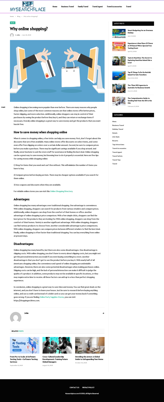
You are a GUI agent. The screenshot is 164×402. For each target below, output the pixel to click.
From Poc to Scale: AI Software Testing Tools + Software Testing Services (24, 359)
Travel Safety (117, 156)
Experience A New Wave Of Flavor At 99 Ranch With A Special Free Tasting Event (140, 45)
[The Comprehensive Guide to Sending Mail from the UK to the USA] (119, 101)
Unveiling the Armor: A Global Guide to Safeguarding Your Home (89, 358)
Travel (128, 6)
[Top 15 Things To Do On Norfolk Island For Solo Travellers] (119, 75)
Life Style (115, 137)
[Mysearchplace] (28, 6)
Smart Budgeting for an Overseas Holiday (140, 31)
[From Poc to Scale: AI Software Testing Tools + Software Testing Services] (24, 345)
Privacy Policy (88, 388)
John (18, 35)
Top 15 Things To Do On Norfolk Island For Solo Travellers (139, 73)
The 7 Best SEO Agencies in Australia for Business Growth (139, 86)
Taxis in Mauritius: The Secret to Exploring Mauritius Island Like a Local (140, 60)
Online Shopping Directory (61, 191)
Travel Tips (116, 160)
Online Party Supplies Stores (52, 297)
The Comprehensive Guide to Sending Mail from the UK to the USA (140, 100)
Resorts (115, 141)
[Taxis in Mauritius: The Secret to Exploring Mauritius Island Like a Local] (119, 60)
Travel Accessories (114, 6)
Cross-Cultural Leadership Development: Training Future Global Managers (55, 359)
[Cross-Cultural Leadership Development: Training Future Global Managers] (57, 345)
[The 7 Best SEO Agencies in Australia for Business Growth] (119, 88)
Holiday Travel (117, 129)
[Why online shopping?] (57, 71)
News (114, 121)
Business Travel (67, 6)
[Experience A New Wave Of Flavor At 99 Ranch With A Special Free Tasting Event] (119, 46)
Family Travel (83, 6)
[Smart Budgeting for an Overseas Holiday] (119, 33)
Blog (12, 23)
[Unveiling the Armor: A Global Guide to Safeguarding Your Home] (90, 345)
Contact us (74, 388)
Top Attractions (118, 144)
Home (55, 6)
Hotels (114, 133)
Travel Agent (97, 6)
